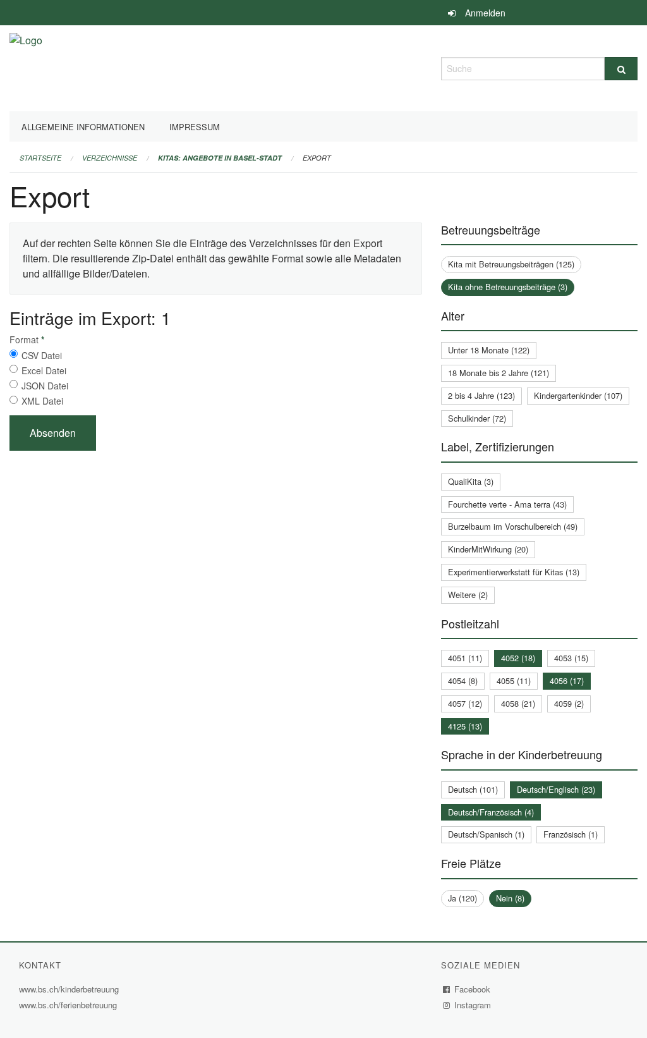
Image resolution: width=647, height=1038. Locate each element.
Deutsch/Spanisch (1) (486, 834)
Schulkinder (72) (477, 418)
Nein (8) (510, 898)
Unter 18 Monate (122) (488, 350)
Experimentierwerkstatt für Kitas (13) (513, 572)
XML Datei (42, 400)
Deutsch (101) (473, 789)
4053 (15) (571, 658)
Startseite (40, 157)
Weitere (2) (468, 595)
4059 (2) (569, 703)
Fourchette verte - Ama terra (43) (507, 504)
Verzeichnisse (109, 157)
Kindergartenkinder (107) (578, 395)
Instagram (473, 1005)
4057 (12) (465, 703)
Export (317, 157)
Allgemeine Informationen (83, 127)
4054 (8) (463, 681)
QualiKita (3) (470, 481)
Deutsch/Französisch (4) (491, 812)
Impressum (194, 127)
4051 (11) (465, 658)
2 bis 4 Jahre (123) (481, 395)
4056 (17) (567, 681)
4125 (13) (465, 726)
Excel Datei (43, 370)
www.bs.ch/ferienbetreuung (69, 1005)
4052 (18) (518, 658)
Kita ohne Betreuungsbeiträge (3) (507, 287)
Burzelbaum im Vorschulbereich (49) (512, 526)
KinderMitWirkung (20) (488, 549)
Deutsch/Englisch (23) (556, 789)
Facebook (472, 989)
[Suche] (621, 68)
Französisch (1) (570, 834)
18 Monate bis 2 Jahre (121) (498, 373)
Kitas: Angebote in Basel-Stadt (220, 157)
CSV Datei (41, 355)
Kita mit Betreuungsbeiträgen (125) (511, 264)
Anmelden (485, 12)
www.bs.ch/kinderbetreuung (70, 989)
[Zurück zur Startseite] (25, 66)
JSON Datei (44, 385)
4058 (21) (518, 703)
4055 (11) (514, 681)
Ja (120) (462, 898)
